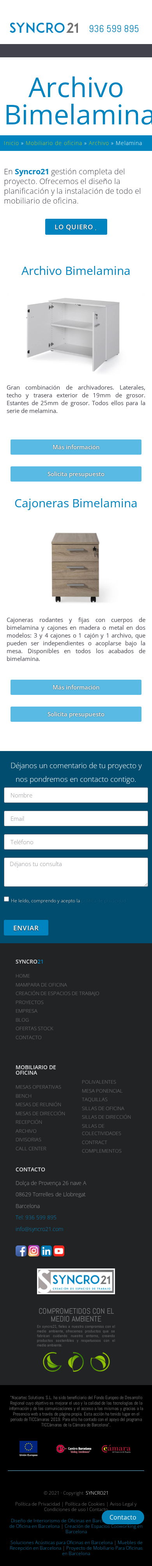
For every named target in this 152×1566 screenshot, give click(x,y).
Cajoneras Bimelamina (76, 503)
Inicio (11, 143)
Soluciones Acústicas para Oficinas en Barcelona (62, 1542)
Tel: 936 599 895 (36, 1217)
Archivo (99, 143)
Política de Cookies (85, 1503)
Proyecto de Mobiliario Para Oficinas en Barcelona (102, 1551)
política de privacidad (103, 900)
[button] (76, 51)
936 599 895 (114, 29)
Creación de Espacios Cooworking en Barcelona (104, 1529)
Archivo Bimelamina (76, 270)
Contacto (98, 1509)
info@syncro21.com (39, 1229)
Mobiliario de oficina (54, 143)
